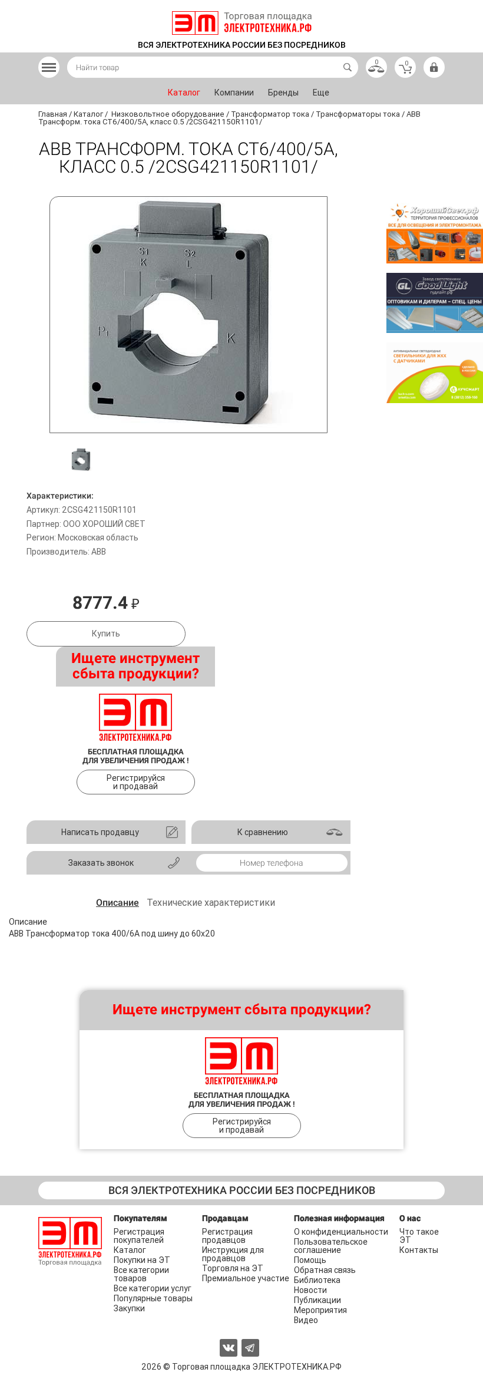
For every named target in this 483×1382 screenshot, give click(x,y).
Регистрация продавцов (227, 1236)
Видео (306, 1320)
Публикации (317, 1300)
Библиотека (317, 1280)
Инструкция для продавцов (233, 1254)
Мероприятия (320, 1310)
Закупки (129, 1308)
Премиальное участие (245, 1278)
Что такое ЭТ (419, 1236)
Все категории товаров (141, 1274)
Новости (310, 1290)
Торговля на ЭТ (232, 1268)
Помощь (310, 1260)
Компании (234, 92)
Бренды (283, 92)
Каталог (184, 92)
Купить (106, 633)
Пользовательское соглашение (331, 1246)
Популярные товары (153, 1298)
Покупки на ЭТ (142, 1260)
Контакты (418, 1250)
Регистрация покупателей (139, 1236)
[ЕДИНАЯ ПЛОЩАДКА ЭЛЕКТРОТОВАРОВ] (242, 23)
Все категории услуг (152, 1288)
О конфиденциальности (341, 1231)
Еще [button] (321, 92)
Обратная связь (325, 1270)
